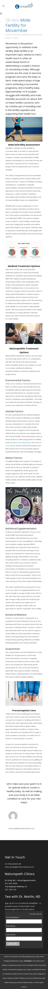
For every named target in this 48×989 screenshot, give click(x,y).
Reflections (30, 35)
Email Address (13, 917)
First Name (10, 926)
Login (21, 961)
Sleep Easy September (21, 442)
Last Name (10, 934)
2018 (23, 35)
